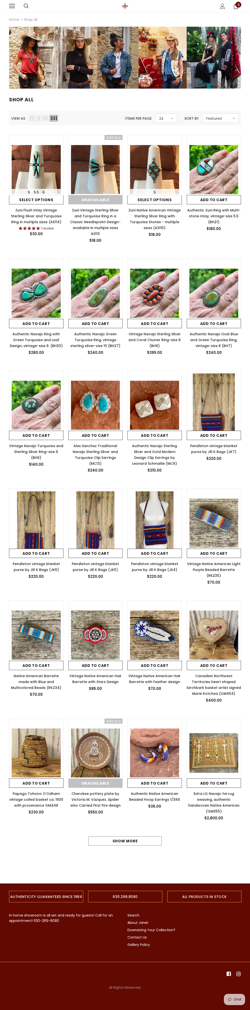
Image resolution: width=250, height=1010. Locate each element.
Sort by (191, 118)
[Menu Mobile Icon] (12, 6)
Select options (36, 199)
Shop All (30, 19)
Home (14, 19)
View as (18, 118)
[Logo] (125, 6)
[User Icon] (222, 6)
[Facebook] (228, 974)
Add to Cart (214, 199)
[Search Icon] (26, 6)
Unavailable (95, 199)
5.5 (36, 192)
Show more (125, 841)
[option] (46, 896)
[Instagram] (238, 974)
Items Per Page (138, 118)
